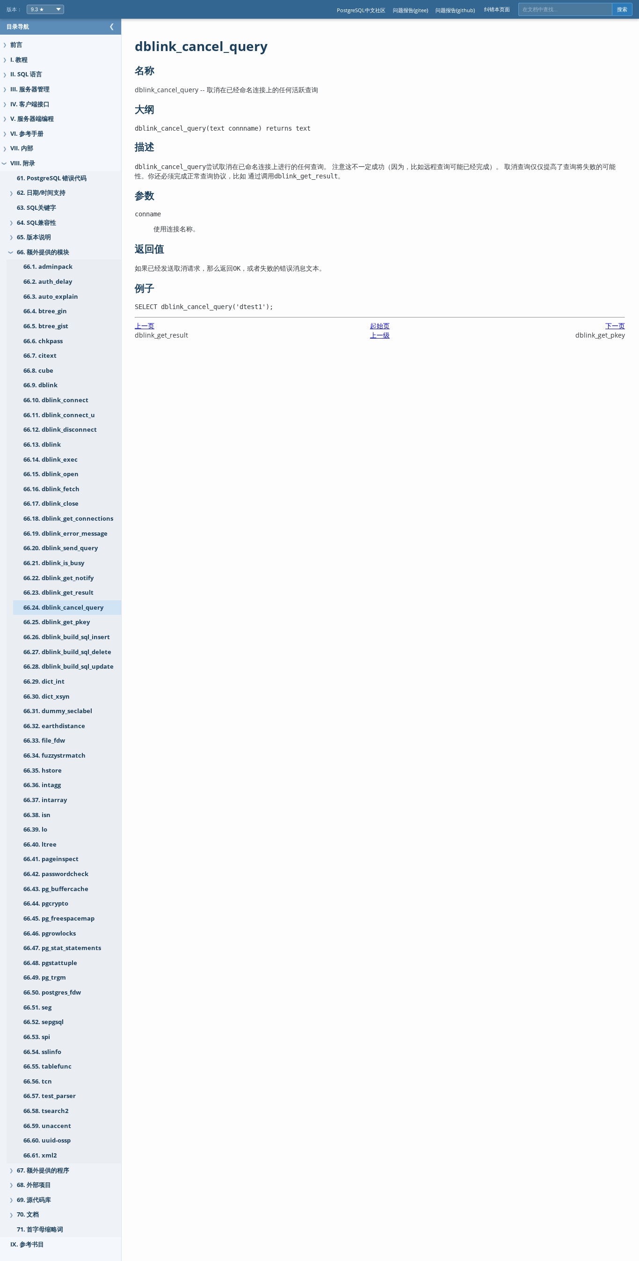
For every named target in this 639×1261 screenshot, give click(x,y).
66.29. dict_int (44, 682)
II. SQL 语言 (26, 74)
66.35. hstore (42, 770)
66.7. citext (40, 356)
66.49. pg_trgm (44, 977)
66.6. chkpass (43, 341)
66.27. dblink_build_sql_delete (67, 652)
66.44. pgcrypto (45, 903)
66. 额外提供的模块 (43, 252)
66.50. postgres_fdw (52, 992)
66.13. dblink (42, 445)
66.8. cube (38, 371)
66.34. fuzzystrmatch (54, 756)
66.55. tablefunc (47, 1066)
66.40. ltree (40, 844)
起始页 (380, 325)
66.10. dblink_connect (55, 400)
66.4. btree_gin (45, 311)
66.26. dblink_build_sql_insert (66, 637)
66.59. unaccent (47, 1126)
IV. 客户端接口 (30, 104)
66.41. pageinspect (51, 859)
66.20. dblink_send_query (60, 548)
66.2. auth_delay (47, 282)
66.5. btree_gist (45, 326)
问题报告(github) (455, 10)
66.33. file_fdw (44, 741)
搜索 (622, 9)
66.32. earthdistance (54, 726)
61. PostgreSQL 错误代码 (52, 178)
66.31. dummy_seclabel (57, 711)
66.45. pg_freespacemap (58, 918)
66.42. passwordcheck (55, 874)
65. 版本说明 (34, 237)
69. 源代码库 (34, 1200)
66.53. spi (36, 1037)
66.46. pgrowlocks (49, 933)
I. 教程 (19, 60)
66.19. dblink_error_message (65, 534)
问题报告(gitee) (410, 10)
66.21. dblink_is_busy (53, 563)
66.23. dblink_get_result (58, 593)
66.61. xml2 (40, 1155)
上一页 (144, 325)
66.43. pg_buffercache (55, 889)
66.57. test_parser (49, 1096)
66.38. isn (37, 815)
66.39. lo (35, 829)
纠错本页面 (497, 9)
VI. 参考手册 (27, 134)
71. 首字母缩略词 (40, 1229)
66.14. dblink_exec (50, 460)
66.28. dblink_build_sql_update (68, 667)
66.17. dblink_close (51, 504)
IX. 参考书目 (27, 1244)
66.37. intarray (45, 800)
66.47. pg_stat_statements (62, 948)
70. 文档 (28, 1214)
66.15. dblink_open (51, 474)
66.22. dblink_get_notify (58, 578)
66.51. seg (37, 1007)
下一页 (615, 325)
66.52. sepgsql (43, 1022)
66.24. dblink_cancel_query (63, 608)
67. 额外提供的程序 (43, 1170)
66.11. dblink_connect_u (59, 415)
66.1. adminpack (48, 267)
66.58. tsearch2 (45, 1111)
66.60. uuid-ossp (47, 1140)
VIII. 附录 (22, 163)
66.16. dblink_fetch (51, 489)
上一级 (380, 335)
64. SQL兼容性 (36, 223)
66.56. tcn (37, 1081)
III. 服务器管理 (30, 89)
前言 (16, 45)
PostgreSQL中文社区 (361, 10)
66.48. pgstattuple (50, 963)
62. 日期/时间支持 (41, 193)
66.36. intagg (42, 785)
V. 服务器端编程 (32, 119)
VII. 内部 (21, 148)
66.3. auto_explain (50, 297)
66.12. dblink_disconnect (60, 430)
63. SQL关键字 (36, 208)
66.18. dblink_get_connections (68, 519)
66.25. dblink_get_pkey (56, 622)
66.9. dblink (40, 385)
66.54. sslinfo (42, 1052)
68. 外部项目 (34, 1185)
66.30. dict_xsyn (46, 697)
